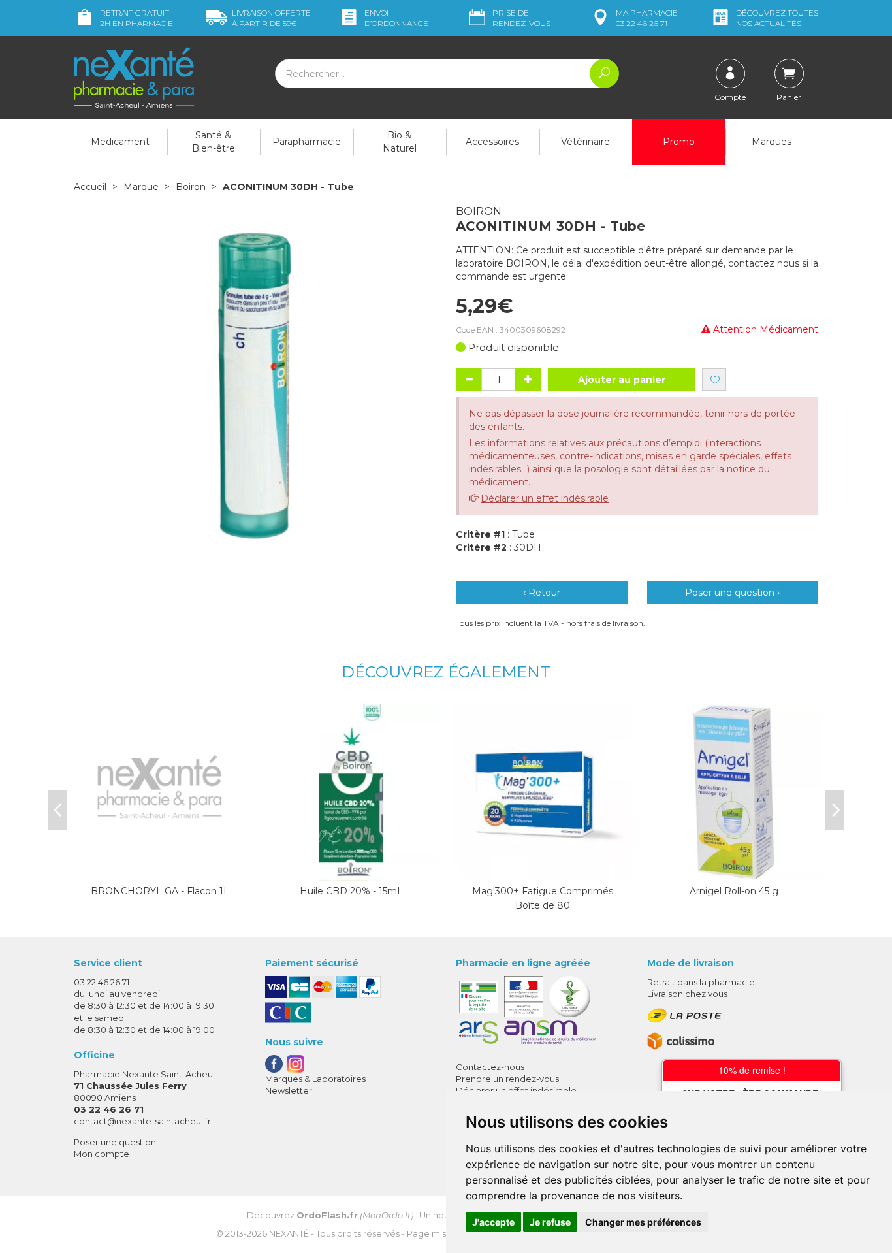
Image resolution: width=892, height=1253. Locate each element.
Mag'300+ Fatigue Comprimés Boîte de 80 (542, 898)
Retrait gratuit (136, 18)
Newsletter (288, 1090)
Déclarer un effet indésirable (545, 498)
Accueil (90, 187)
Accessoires (492, 142)
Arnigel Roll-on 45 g (734, 891)
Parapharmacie (306, 142)
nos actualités (777, 18)
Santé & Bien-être (213, 141)
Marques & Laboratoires (315, 1078)
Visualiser (351, 867)
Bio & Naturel (400, 141)
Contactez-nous (490, 1067)
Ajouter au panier (621, 379)
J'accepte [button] (493, 1222)
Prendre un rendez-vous (507, 1078)
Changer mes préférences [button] (643, 1222)
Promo (679, 142)
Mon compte (101, 1153)
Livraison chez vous (687, 993)
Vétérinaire (585, 142)
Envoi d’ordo (396, 18)
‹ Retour (541, 592)
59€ (271, 18)
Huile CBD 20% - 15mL (351, 891)
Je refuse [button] (550, 1222)
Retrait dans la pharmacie (701, 982)
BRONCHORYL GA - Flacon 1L (160, 891)
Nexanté (289, 1233)
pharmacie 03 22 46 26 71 (647, 18)
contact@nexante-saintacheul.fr (142, 1121)
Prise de (521, 18)
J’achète (159, 867)
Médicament (120, 142)
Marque (141, 187)
